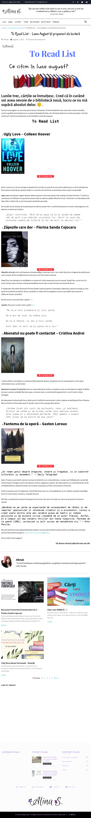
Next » (56, 678)
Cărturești (39, 532)
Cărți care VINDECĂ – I (57, 609)
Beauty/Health (46, 22)
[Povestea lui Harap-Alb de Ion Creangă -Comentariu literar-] (36, 773)
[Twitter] (82, 2)
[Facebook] (73, 2)
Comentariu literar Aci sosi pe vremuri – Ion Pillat (51, 759)
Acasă (3, 28)
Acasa (4, 22)
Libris (26, 532)
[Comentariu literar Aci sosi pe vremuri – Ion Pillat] (36, 759)
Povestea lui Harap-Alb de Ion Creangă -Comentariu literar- (50, 773)
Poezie (26, 22)
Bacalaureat (47, 763)
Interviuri (56, 22)
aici (31, 299)
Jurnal (10, 22)
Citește (3, 625)
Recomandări (34, 22)
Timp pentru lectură (15, 28)
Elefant (32, 532)
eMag (47, 532)
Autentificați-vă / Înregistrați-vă (36, 2)
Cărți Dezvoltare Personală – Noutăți (18, 663)
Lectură (17, 22)
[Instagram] (77, 2)
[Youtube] (86, 2)
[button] (85, 22)
